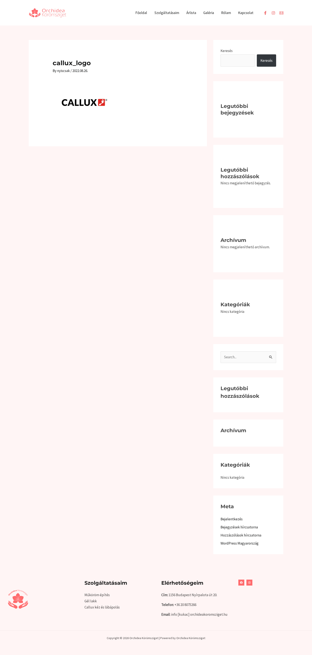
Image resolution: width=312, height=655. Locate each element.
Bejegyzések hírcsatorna (239, 527)
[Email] (281, 13)
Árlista (191, 12)
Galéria (208, 12)
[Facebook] (265, 13)
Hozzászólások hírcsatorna (241, 535)
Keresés (227, 50)
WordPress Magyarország (240, 543)
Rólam (226, 12)
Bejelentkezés (232, 519)
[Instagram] (273, 13)
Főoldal (141, 12)
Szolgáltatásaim (166, 12)
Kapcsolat (245, 12)
